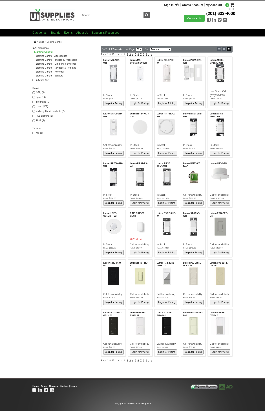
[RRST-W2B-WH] (113, 177)
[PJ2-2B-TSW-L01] (140, 326)
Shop (41, 42)
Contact (64, 386)
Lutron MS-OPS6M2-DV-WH (138, 61)
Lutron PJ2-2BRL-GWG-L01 (166, 264)
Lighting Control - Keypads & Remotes (56, 67)
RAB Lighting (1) (44, 115)
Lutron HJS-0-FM (218, 163)
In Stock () (42, 80)
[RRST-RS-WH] (140, 177)
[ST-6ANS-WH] (193, 227)
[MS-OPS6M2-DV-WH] (140, 73)
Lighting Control (43, 52)
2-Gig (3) (40, 92)
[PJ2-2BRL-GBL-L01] (113, 326)
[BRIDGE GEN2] (140, 227)
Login (73, 386)
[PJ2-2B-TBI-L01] (193, 326)
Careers (53, 386)
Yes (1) (39, 133)
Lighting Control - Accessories (51, 56)
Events (68, 32)
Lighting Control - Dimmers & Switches (56, 63)
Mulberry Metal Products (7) (50, 111)
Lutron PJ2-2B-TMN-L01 (164, 314)
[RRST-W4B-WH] (193, 127)
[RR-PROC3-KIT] (167, 127)
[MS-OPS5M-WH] (113, 127)
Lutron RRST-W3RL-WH (217, 115)
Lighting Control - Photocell (50, 71)
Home (35, 386)
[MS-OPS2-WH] (167, 73)
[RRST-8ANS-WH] (167, 177)
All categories (41, 48)
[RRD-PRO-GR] (220, 227)
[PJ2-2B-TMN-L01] (167, 326)
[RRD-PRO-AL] (140, 276)
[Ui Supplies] (52, 14)
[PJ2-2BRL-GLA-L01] (193, 276)
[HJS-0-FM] (220, 174)
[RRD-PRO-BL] (113, 276)
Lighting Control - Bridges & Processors (56, 59)
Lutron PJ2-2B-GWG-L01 (217, 314)
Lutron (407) (42, 106)
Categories (39, 32)
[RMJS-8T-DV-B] (193, 177)
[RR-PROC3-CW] (140, 127)
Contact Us (194, 18)
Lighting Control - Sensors (49, 75)
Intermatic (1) (42, 101)
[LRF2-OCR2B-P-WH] (113, 226)
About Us (82, 32)
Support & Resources (105, 32)
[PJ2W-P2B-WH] (193, 72)
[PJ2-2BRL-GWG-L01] (167, 276)
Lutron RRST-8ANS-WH (163, 165)
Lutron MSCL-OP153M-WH (217, 61)
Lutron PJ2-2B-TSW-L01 (137, 314)
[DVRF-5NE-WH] (167, 227)
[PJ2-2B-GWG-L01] (220, 326)
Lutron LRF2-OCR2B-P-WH (110, 214)
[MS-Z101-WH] (113, 73)
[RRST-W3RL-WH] (220, 127)
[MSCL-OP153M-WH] (220, 73)
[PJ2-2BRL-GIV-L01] (220, 276)
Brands (55, 32)
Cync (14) (41, 97)
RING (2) (40, 120)
